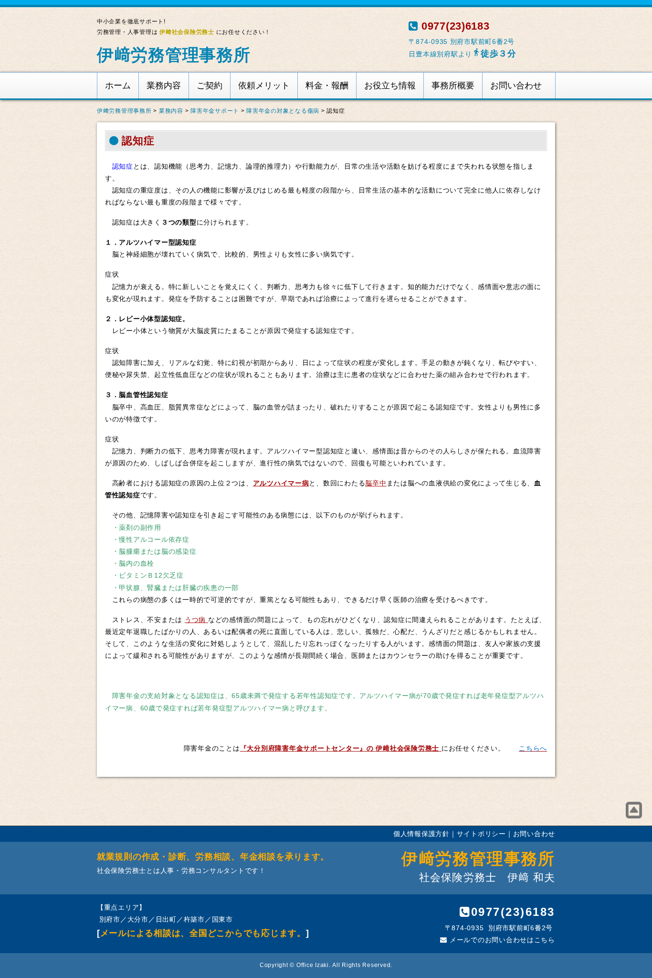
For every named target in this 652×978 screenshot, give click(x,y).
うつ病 (196, 619)
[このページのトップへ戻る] (634, 810)
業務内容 (164, 85)
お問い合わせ (516, 85)
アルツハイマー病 (281, 483)
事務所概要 (452, 85)
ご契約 (209, 85)
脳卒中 (375, 483)
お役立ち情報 (390, 85)
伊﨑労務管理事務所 (174, 54)
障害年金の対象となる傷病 (282, 110)
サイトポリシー (481, 834)
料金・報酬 (326, 85)
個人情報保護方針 (421, 834)
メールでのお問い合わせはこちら (501, 940)
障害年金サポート (214, 110)
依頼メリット (264, 85)
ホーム (118, 85)
